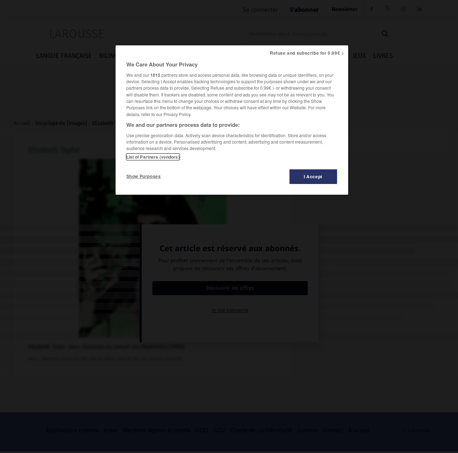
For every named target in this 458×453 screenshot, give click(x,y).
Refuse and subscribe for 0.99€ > (307, 53)
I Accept (313, 176)
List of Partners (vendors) (153, 157)
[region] (232, 120)
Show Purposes (143, 176)
